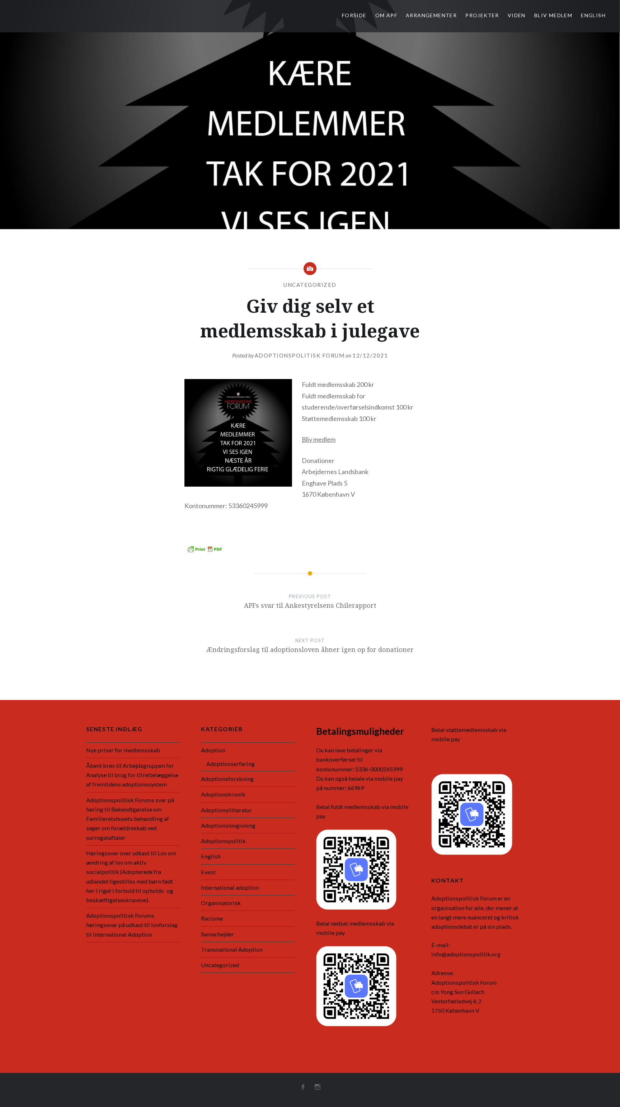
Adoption (213, 750)
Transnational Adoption (232, 949)
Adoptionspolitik (223, 840)
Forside (354, 15)
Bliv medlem (553, 15)
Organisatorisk (221, 902)
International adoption (230, 887)
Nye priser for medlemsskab (123, 750)
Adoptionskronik (223, 794)
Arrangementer (431, 15)
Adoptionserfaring (230, 763)
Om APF (386, 15)
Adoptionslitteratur (226, 809)
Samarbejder (217, 934)
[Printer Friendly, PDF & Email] (204, 548)
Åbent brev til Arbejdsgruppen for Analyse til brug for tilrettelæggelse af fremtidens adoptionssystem (132, 774)
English (593, 15)
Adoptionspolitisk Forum (300, 355)
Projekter (482, 15)
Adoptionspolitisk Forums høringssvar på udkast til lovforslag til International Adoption (132, 924)
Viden (517, 15)
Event (208, 872)
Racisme (212, 918)
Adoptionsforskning (227, 778)
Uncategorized (310, 285)
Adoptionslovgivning (228, 825)
